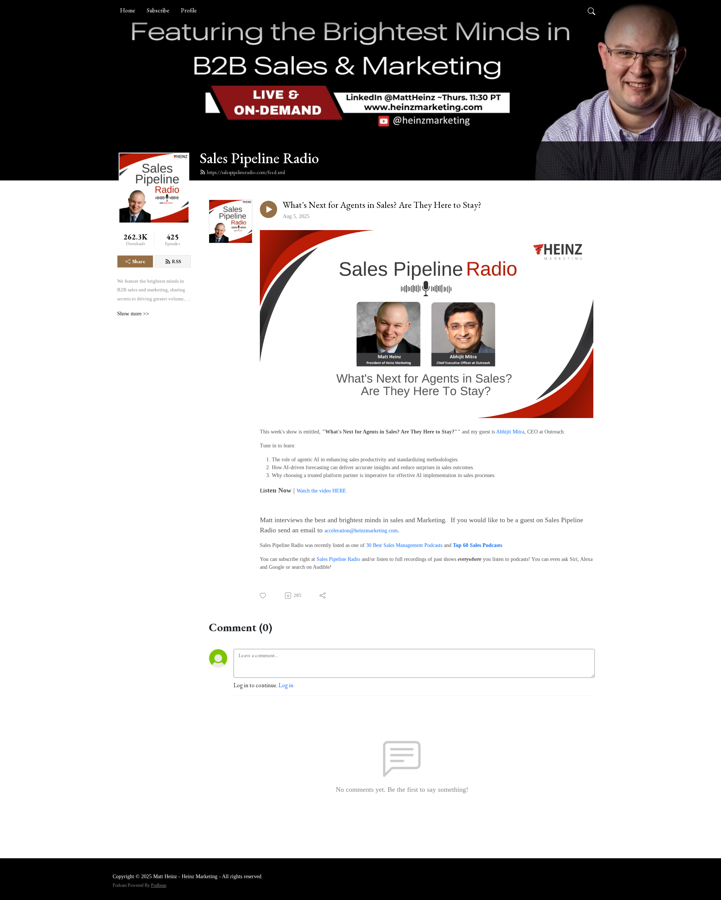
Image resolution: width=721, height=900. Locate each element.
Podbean (158, 885)
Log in (286, 685)
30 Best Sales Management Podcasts (404, 545)
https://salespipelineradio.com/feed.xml (246, 172)
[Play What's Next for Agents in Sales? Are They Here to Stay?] (268, 209)
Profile (189, 10)
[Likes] (263, 596)
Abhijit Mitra (510, 432)
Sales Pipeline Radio (259, 158)
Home (127, 10)
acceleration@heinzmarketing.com (361, 530)
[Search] (591, 10)
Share (138, 261)
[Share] (323, 595)
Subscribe (158, 10)
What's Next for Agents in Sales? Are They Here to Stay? (382, 205)
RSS (176, 261)
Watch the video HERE (321, 491)
